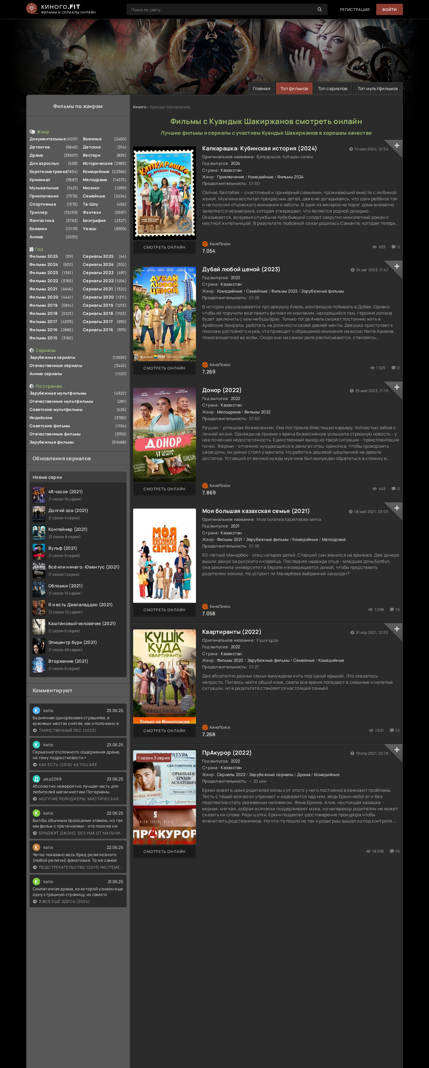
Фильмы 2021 (43, 289)
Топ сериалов (332, 88)
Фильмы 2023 (44, 272)
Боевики (38, 228)
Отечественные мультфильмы (61, 401)
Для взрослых (44, 163)
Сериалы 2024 (98, 264)
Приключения (44, 196)
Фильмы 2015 (43, 338)
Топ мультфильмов (378, 88)
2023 (235, 277)
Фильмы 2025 (44, 256)
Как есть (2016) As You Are (68, 764)
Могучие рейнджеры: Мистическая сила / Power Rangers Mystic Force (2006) (81, 798)
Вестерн (91, 155)
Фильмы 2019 (43, 305)
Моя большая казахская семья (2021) (256, 511)
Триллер (38, 212)
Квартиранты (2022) (232, 631)
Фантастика (42, 220)
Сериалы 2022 (98, 280)
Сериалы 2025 (98, 256)
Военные (92, 139)
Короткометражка (48, 171)
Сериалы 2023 (98, 272)
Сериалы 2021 (98, 289)
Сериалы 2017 (98, 321)
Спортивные (43, 204)
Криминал (40, 179)
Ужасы (89, 228)
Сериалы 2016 (98, 329)
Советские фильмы (50, 426)
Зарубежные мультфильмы (58, 393)
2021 (235, 526)
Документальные (48, 139)
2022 (235, 398)
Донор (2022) (222, 390)
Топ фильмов (294, 88)
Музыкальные (44, 188)
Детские (92, 147)
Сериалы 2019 (98, 305)
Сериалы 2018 (98, 313)
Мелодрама (95, 179)
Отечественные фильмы (55, 434)
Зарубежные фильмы (52, 442)
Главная (261, 88)
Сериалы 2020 (98, 297)
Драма (36, 155)
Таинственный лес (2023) (67, 730)
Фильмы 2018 (43, 313)
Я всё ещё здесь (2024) (64, 901)
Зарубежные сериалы (52, 357)
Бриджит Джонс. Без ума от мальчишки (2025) (81, 833)
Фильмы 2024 (44, 264)
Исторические (98, 163)
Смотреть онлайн (165, 247)
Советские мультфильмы (56, 409)
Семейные (94, 196)
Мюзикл (91, 188)
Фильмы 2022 (44, 280)
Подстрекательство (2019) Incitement (81, 867)
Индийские (41, 417)
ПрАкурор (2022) (227, 752)
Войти (390, 9)
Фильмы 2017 (43, 321)
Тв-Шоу (90, 204)
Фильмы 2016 (43, 329)
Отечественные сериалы (56, 365)
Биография (94, 220)
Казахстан (231, 170)
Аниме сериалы (46, 373)
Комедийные (96, 171)
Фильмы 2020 (44, 297)
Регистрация (355, 9)
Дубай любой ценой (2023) (241, 269)
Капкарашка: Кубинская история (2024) (259, 148)
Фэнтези (92, 212)
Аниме (36, 237)
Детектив (40, 147)
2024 (236, 163)
